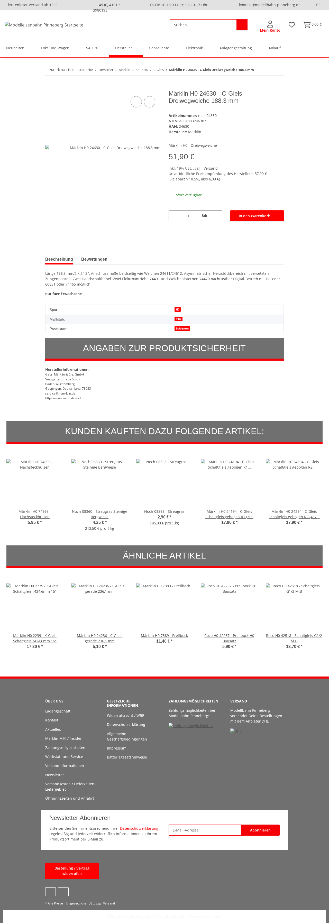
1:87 (178, 319)
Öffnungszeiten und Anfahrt (69, 798)
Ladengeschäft (57, 711)
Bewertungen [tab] (94, 259)
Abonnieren (260, 830)
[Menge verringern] (174, 216)
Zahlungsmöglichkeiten (65, 747)
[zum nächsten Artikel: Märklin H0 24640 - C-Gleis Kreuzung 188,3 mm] (278, 69)
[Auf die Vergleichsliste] (136, 101)
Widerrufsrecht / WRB (125, 715)
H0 (177, 309)
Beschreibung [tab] (59, 259)
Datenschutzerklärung (126, 724)
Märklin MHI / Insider (63, 738)
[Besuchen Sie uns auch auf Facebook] (50, 891)
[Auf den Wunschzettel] (149, 101)
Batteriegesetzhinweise (127, 757)
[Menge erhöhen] (216, 216)
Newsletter (54, 774)
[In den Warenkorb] (49, 87)
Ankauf (275, 47)
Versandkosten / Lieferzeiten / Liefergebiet (71, 786)
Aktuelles (53, 729)
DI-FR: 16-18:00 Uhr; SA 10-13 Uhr (179, 4)
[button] (270, 26)
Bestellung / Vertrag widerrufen (71, 871)
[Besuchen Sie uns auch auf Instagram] (63, 891)
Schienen (182, 328)
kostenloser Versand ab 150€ (33, 4)
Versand (211, 168)
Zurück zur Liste (61, 69)
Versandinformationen (64, 765)
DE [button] (318, 4)
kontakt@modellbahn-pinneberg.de (269, 4)
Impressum (116, 748)
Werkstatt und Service (64, 756)
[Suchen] (242, 24)
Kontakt (51, 720)
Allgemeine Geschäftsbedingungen (127, 736)
